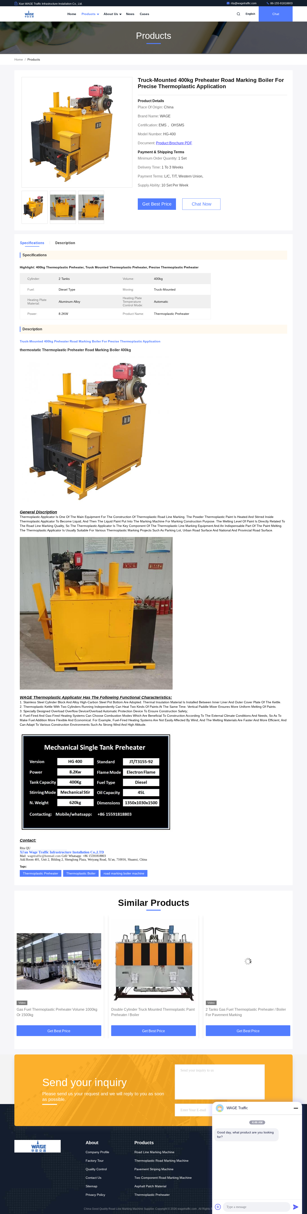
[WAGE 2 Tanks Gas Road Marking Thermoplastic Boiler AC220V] (248, 961)
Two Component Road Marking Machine (163, 1177)
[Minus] (295, 1108)
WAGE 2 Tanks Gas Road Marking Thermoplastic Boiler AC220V (245, 1012)
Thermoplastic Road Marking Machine (161, 1160)
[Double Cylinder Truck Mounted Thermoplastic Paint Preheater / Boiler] (59, 961)
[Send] (295, 1207)
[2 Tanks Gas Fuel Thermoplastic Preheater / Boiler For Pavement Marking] (153, 961)
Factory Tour (95, 1160)
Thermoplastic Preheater (40, 873)
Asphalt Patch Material (150, 1186)
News (130, 14)
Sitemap (91, 1186)
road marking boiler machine (124, 873)
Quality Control (96, 1169)
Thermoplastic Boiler (81, 873)
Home (71, 14)
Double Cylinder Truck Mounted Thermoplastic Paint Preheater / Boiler (58, 1012)
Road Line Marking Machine (154, 1152)
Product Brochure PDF (174, 143)
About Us (111, 14)
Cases (144, 14)
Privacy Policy (95, 1194)
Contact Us (93, 1177)
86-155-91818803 (281, 3)
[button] (22, 972)
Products (89, 14)
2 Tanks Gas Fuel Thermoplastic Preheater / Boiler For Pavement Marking (151, 1012)
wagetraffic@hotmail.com (44, 856)
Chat (275, 14)
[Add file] (218, 1207)
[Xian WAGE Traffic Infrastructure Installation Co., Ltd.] (28, 14)
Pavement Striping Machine (154, 1169)
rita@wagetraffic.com (244, 3)
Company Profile (97, 1152)
